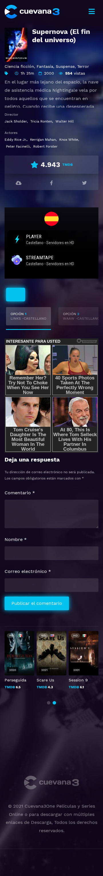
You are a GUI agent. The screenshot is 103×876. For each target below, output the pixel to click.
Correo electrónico (28, 571)
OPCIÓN (28, 316)
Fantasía (45, 66)
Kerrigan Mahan (43, 140)
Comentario (20, 492)
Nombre (16, 539)
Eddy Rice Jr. (16, 140)
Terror (83, 66)
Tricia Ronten (41, 121)
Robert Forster (45, 146)
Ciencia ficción (19, 66)
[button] (48, 703)
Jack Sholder (16, 121)
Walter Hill (65, 121)
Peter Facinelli (18, 146)
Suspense (65, 66)
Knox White (68, 140)
